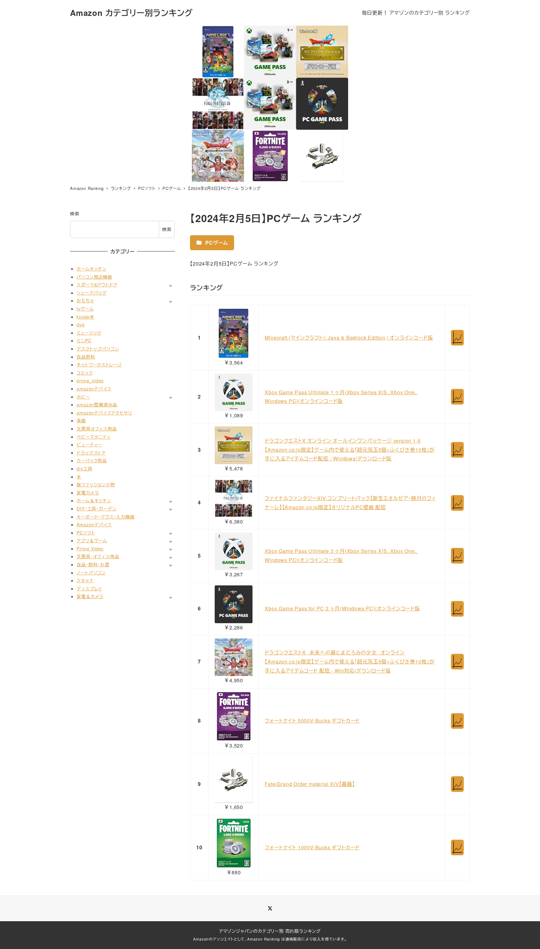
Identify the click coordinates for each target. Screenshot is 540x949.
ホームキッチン (92, 269)
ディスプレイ (89, 588)
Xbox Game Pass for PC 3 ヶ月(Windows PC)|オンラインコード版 (342, 608)
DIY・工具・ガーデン (97, 508)
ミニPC (84, 341)
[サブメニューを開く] (170, 285)
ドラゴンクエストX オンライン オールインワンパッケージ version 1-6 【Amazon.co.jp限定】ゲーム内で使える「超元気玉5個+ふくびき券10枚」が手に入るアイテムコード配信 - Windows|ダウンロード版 (350, 449)
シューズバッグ (92, 293)
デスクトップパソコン (98, 348)
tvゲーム (85, 309)
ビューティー (89, 445)
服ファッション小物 (96, 485)
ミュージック (89, 333)
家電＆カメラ (90, 597)
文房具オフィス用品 (97, 428)
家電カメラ (88, 492)
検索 (74, 214)
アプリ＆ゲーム (92, 541)
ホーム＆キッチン (94, 501)
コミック (84, 373)
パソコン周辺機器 (94, 277)
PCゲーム (216, 242)
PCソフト (86, 532)
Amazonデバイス (94, 524)
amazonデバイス (94, 388)
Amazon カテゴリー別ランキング (131, 12)
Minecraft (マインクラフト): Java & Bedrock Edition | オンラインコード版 (349, 337)
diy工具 (84, 468)
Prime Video (90, 548)
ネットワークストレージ (99, 365)
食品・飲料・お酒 (93, 564)
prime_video (90, 381)
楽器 (81, 421)
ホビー (83, 397)
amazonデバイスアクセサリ (104, 413)
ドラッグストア (91, 453)
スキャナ (85, 581)
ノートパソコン (91, 572)
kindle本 (85, 317)
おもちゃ (85, 301)
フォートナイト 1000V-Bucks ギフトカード (312, 847)
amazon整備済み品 (97, 405)
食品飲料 (86, 357)
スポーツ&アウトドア (97, 285)
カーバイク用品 (92, 461)
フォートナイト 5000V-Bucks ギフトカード (312, 720)
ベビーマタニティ (94, 437)
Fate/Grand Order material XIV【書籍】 (310, 784)
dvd (80, 325)
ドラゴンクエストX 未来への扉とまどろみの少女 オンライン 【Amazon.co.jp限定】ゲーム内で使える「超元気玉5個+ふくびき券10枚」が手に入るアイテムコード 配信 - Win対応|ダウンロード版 (350, 661)
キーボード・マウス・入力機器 (105, 517)
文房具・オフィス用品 (98, 557)
